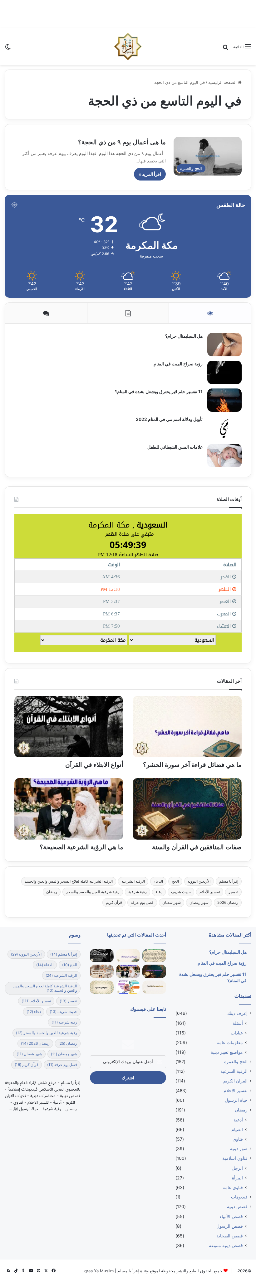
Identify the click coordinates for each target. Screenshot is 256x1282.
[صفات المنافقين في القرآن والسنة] (187, 809)
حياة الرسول (236, 1100)
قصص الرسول (229, 1226)
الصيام (237, 1129)
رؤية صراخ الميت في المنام (178, 363)
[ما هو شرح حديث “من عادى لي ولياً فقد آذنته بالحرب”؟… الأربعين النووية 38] (154, 955)
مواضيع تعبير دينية (227, 1052)
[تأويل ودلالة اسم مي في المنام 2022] (224, 428)
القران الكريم (235, 1080)
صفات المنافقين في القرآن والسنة (197, 847)
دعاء (158, 891)
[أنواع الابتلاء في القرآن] (68, 726)
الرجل (237, 1168)
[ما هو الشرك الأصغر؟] (102, 987)
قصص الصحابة (229, 1235)
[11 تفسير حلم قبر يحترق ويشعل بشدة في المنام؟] (224, 400)
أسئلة (238, 1023)
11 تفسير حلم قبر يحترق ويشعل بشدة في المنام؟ (159, 391)
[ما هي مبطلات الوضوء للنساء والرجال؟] (102, 971)
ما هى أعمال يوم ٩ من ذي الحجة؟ (122, 142)
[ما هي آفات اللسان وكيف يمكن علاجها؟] (128, 987)
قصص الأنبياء (231, 1216)
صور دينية (239, 1148)
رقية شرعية (137, 891)
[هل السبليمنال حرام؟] (224, 344)
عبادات (237, 1032)
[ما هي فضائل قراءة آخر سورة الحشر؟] (187, 726)
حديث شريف (181, 891)
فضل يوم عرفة (142, 902)
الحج (175, 881)
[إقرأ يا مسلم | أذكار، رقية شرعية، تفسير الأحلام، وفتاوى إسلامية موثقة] (128, 46)
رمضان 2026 (227, 902)
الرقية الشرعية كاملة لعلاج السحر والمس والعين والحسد (69, 881)
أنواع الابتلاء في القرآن (94, 765)
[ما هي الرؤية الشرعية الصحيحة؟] (68, 809)
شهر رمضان (199, 902)
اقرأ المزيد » (150, 174)
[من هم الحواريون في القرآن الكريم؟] (154, 987)
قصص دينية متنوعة (226, 1245)
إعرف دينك (237, 1013)
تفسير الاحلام (236, 1090)
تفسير (233, 891)
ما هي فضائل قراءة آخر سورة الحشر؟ (192, 765)
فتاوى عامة (233, 1187)
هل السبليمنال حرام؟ (183, 336)
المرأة (237, 1177)
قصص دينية (237, 1206)
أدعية (238, 1119)
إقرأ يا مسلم (228, 881)
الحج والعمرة (236, 1061)
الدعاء (158, 881)
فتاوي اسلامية (235, 1158)
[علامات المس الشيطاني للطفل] (224, 455)
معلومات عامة (230, 1042)
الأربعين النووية (199, 881)
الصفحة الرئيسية (223, 82)
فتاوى (238, 1139)
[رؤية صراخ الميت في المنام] (224, 372)
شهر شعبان (171, 902)
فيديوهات (239, 1196)
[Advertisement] (128, 14)
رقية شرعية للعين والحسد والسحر (93, 891)
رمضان (51, 891)
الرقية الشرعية (133, 881)
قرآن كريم (114, 902)
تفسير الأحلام (209, 891)
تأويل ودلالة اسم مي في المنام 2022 (169, 419)
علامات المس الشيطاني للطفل (175, 447)
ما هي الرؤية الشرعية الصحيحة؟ (81, 847)
